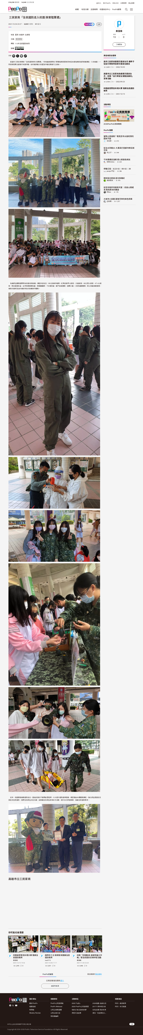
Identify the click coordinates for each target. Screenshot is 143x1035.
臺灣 (16, 35)
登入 (99, 3)
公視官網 (123, 3)
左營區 (27, 35)
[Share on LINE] (21, 56)
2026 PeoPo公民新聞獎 (80, 1006)
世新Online (110, 162)
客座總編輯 (55, 1016)
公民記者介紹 (55, 1013)
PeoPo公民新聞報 (57, 1003)
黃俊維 (15, 960)
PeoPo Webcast (56, 1006)
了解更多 (119, 44)
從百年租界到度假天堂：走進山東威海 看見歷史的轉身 (119, 188)
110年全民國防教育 (22, 44)
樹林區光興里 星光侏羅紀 (114, 178)
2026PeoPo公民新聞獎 (113, 124)
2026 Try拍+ (76, 1003)
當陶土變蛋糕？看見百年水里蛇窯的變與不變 (119, 137)
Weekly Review (35, 1013)
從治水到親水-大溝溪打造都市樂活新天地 (119, 148)
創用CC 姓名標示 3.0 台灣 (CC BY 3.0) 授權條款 (20, 48)
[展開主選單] (131, 9)
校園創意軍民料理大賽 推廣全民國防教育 (25, 956)
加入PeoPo (107, 3)
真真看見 (110, 180)
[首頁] (17, 9)
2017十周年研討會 (99, 1006)
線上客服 (131, 3)
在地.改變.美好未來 (99, 1010)
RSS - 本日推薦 (120, 1006)
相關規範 (32, 1006)
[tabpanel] (55, 980)
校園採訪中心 (105, 9)
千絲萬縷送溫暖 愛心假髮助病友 (117, 159)
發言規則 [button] (98, 974)
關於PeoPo (33, 1003)
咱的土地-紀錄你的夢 (79, 1010)
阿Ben (109, 192)
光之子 (109, 153)
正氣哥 (109, 201)
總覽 (77, 9)
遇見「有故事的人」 (100, 1013)
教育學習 (19, 39)
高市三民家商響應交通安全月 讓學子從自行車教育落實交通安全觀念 (119, 62)
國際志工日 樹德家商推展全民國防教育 (57, 956)
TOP (132, 1024)
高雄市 (21, 35)
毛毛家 (109, 141)
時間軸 (31, 1010)
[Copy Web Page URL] (25, 56)
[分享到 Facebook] (13, 56)
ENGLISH (116, 3)
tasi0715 (48, 960)
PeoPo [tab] (48, 974)
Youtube (16, 1005)
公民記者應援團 (56, 1010)
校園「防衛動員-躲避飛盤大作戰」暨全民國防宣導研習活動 (89, 956)
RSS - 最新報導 (120, 1003)
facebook (10, 1005)
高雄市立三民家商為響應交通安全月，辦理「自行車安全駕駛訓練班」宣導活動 (119, 76)
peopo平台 (110, 171)
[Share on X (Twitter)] (17, 56)
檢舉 (99, 24)
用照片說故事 (76, 1013)
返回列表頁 (55, 986)
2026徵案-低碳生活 (99, 1003)
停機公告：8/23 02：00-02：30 (117, 168)
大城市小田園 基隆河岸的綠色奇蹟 (118, 198)
